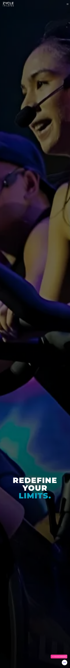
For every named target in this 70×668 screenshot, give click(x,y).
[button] (67, 4)
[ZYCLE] (8, 4)
